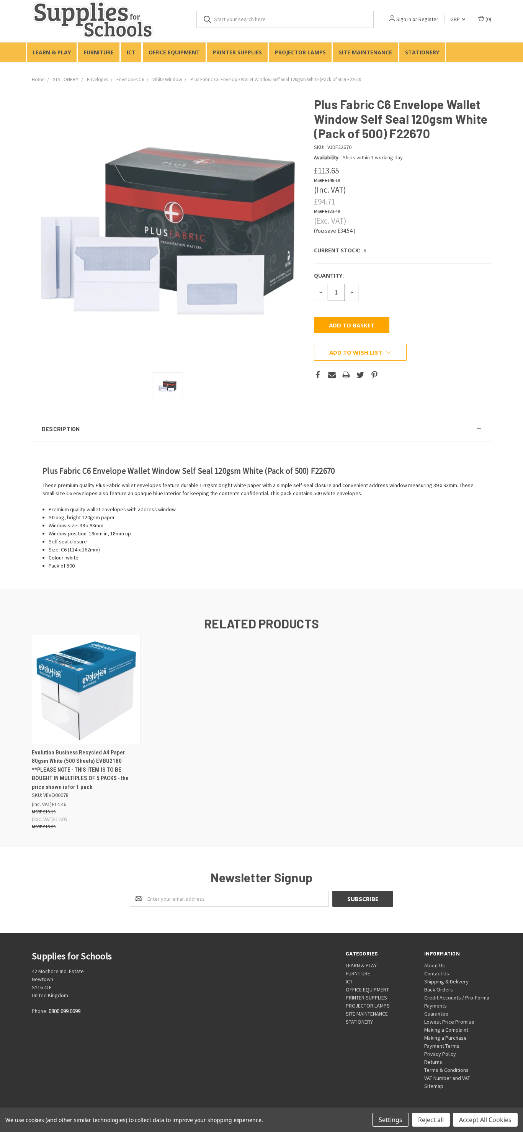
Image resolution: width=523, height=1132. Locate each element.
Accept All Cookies (485, 1120)
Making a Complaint (446, 1029)
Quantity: (329, 275)
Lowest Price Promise (449, 1021)
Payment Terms (441, 1045)
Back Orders (438, 989)
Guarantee (436, 1013)
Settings (390, 1120)
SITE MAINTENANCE (365, 52)
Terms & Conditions (446, 1070)
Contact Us (436, 973)
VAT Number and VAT (447, 1078)
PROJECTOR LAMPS (300, 52)
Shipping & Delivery (446, 981)
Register (428, 19)
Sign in (403, 19)
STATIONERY (422, 52)
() (487, 19)
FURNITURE (99, 52)
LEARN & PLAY (52, 52)
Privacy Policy (440, 1053)
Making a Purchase (445, 1037)
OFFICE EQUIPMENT (174, 52)
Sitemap (433, 1086)
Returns (433, 1061)
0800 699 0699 (64, 1011)
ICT (131, 52)
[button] (261, 429)
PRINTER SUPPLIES (237, 52)
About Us (434, 965)
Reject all (431, 1120)
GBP (455, 19)
